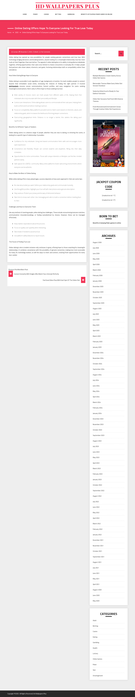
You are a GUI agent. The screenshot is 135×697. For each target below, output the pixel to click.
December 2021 (98, 540)
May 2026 (96, 259)
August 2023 (97, 441)
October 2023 (97, 430)
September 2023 (98, 435)
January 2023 (97, 479)
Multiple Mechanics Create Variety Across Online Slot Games (107, 76)
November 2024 (98, 358)
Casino (46, 14)
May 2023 (96, 457)
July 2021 (96, 568)
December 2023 (98, 419)
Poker (35, 14)
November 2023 (98, 424)
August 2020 (97, 590)
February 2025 (97, 341)
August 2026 (97, 242)
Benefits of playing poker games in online (96, 14)
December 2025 (98, 286)
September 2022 (98, 490)
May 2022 (96, 512)
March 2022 (97, 523)
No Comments (45, 52)
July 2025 (96, 314)
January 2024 (97, 413)
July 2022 (96, 501)
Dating (95, 637)
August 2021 (97, 562)
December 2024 (98, 352)
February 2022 (97, 529)
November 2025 (98, 292)
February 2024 (97, 408)
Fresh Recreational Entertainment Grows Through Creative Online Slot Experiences (107, 108)
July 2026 (96, 248)
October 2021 (97, 551)
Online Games (97, 659)
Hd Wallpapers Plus (68, 6)
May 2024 (96, 391)
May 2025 (96, 325)
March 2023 (97, 468)
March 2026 (97, 270)
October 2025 (97, 297)
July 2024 (96, 380)
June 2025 (96, 319)
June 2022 (96, 507)
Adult (36, 52)
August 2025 (97, 308)
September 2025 (98, 303)
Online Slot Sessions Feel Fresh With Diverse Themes (108, 100)
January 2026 (97, 281)
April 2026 (96, 264)
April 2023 (96, 463)
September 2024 (98, 369)
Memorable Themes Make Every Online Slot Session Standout (107, 84)
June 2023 (96, 452)
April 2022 (96, 518)
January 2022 (97, 534)
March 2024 (97, 402)
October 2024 (97, 363)
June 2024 (96, 386)
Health (95, 648)
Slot (94, 670)
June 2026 (96, 253)
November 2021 (98, 545)
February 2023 (97, 474)
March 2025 (97, 336)
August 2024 (97, 375)
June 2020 (96, 595)
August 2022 (97, 496)
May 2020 (96, 601)
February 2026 (97, 275)
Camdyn (15, 52)
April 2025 (96, 330)
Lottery (95, 653)
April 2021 (96, 584)
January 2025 (97, 347)
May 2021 (96, 579)
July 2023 (96, 446)
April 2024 (96, 397)
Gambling (71, 14)
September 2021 (98, 557)
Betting (58, 14)
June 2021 (96, 573)
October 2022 (97, 485)
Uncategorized (98, 675)
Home (25, 14)
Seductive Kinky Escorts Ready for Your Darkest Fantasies (106, 92)
